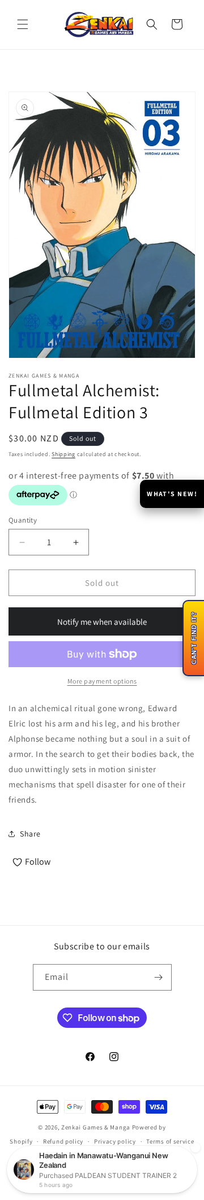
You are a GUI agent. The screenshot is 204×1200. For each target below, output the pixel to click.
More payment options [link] (102, 681)
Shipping (63, 454)
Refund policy (63, 1141)
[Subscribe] (158, 977)
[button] (22, 24)
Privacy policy (115, 1141)
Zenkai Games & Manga (95, 1127)
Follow (37, 862)
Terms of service (170, 1141)
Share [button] (30, 834)
